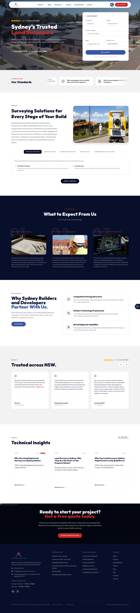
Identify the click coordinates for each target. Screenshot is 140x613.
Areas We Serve (79, 5)
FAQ (114, 572)
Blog (114, 569)
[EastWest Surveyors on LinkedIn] (13, 591)
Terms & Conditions (57, 604)
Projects (68, 5)
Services (40, 5)
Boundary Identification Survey (61, 574)
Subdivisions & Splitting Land (104, 151)
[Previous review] (121, 364)
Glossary (116, 575)
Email (88, 40)
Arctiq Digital (125, 604)
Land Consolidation (88, 562)
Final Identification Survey (60, 562)
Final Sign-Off (85, 151)
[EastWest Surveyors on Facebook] (17, 591)
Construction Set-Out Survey (61, 559)
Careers (115, 566)
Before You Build (50, 151)
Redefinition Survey (88, 566)
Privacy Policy (70, 604)
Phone (108, 20)
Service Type (110, 40)
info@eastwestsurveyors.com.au (24, 571)
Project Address (91, 30)
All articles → (123, 437)
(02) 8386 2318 (19, 568)
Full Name (89, 20)
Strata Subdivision (88, 559)
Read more (40, 387)
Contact (89, 5)
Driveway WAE (56, 571)
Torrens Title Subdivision (90, 556)
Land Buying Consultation (90, 572)
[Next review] (126, 364)
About (50, 5)
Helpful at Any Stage (33, 151)
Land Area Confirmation (89, 569)
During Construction (67, 151)
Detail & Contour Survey (59, 556)
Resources (58, 5)
